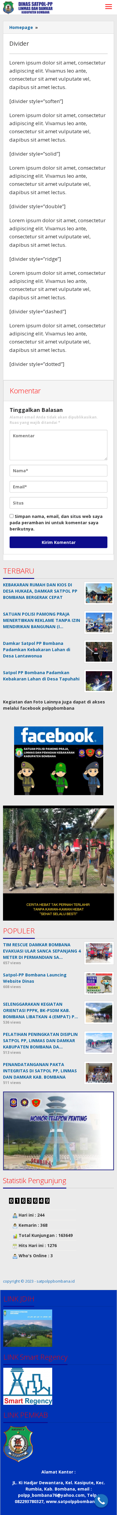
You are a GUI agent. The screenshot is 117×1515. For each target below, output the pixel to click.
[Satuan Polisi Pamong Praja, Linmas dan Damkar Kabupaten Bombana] (27, 7)
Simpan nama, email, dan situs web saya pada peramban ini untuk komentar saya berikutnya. (56, 522)
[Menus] (108, 7)
